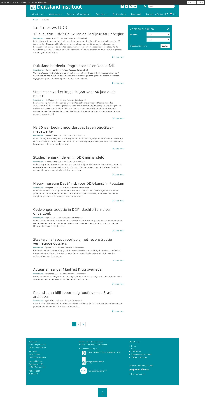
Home (35, 19)
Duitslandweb (119, 14)
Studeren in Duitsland (156, 14)
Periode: (134, 34)
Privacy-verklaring (137, 374)
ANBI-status (136, 351)
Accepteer (191, 2)
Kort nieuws (38, 38)
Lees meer (119, 57)
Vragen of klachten (139, 357)
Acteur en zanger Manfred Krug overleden (68, 269)
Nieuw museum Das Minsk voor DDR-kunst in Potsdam (78, 183)
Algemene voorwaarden (141, 354)
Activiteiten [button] (101, 14)
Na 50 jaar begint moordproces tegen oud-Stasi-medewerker (73, 129)
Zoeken (165, 45)
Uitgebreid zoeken (138, 46)
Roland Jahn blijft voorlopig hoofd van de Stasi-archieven (73, 294)
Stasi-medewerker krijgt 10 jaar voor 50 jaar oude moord (74, 94)
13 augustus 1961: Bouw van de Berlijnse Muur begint (78, 34)
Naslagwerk (135, 14)
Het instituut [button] (37, 14)
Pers (133, 349)
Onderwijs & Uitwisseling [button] (78, 14)
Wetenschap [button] (55, 14)
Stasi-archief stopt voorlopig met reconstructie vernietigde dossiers (72, 241)
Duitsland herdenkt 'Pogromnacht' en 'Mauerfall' (74, 65)
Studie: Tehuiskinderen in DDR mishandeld (68, 157)
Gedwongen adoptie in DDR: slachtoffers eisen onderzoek (72, 211)
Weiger (200, 2)
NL (173, 14)
